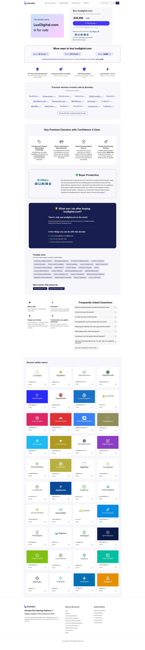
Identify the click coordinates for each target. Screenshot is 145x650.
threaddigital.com (103, 473)
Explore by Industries (99, 610)
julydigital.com (79, 588)
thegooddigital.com (104, 496)
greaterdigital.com (32, 565)
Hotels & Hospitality (71, 264)
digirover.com (79, 496)
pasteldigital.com (32, 542)
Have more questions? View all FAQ (86, 347)
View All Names (98, 622)
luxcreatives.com (56, 565)
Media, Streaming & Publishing (95, 274)
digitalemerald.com (104, 381)
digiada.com (55, 588)
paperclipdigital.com (104, 564)
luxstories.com (55, 473)
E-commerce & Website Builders (80, 261)
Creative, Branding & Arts (61, 274)
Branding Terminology (71, 628)
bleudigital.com (32, 450)
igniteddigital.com (103, 542)
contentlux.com (103, 427)
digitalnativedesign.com (81, 427)
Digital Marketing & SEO (91, 271)
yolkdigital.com (79, 542)
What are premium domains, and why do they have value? (92, 307)
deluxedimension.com (81, 450)
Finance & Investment (98, 261)
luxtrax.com (102, 404)
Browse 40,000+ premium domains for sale (72, 113)
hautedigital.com (32, 405)
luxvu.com (78, 519)
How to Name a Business (72, 618)
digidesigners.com (103, 450)
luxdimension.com (56, 450)
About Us (67, 613)
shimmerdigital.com (33, 519)
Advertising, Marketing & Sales (73, 271)
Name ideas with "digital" (56, 288)
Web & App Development (61, 261)
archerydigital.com (103, 519)
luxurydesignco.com (81, 404)
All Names (86, 3)
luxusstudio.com (32, 496)
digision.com (55, 542)
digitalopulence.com (81, 381)
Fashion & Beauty (71, 267)
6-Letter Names (98, 620)
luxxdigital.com (32, 382)
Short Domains (76, 3)
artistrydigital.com (32, 427)
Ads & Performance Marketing (42, 274)
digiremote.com (56, 496)
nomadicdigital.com (33, 473)
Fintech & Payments (39, 264)
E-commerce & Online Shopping (43, 267)
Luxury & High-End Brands (41, 271)
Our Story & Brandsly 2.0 (72, 625)
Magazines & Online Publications (43, 277)
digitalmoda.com (56, 405)
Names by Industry (50, 3)
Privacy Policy (69, 630)
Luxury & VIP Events (94, 277)
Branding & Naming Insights (73, 620)
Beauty (96, 267)
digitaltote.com (79, 473)
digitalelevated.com (57, 427)
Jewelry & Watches (57, 271)
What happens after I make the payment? (87, 331)
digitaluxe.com (55, 382)
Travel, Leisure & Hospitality (55, 264)
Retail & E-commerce (101, 264)
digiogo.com (31, 588)
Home (67, 632)
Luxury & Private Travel (86, 264)
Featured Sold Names (71, 615)
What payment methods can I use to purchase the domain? (92, 326)
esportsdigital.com (56, 519)
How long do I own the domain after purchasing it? (90, 336)
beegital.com (102, 588)
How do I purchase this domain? (84, 312)
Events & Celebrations (80, 277)
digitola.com (79, 565)
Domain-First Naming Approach (73, 623)
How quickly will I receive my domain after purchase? (91, 321)
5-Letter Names (98, 617)
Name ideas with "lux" (40, 288)
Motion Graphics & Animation (63, 277)
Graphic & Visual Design (77, 274)
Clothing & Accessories (85, 267)
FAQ (66, 611)
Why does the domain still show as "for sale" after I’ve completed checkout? (94, 342)
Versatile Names (63, 3)
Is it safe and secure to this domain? (86, 317)
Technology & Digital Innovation (43, 261)
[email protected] (78, 242)
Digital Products (59, 267)
